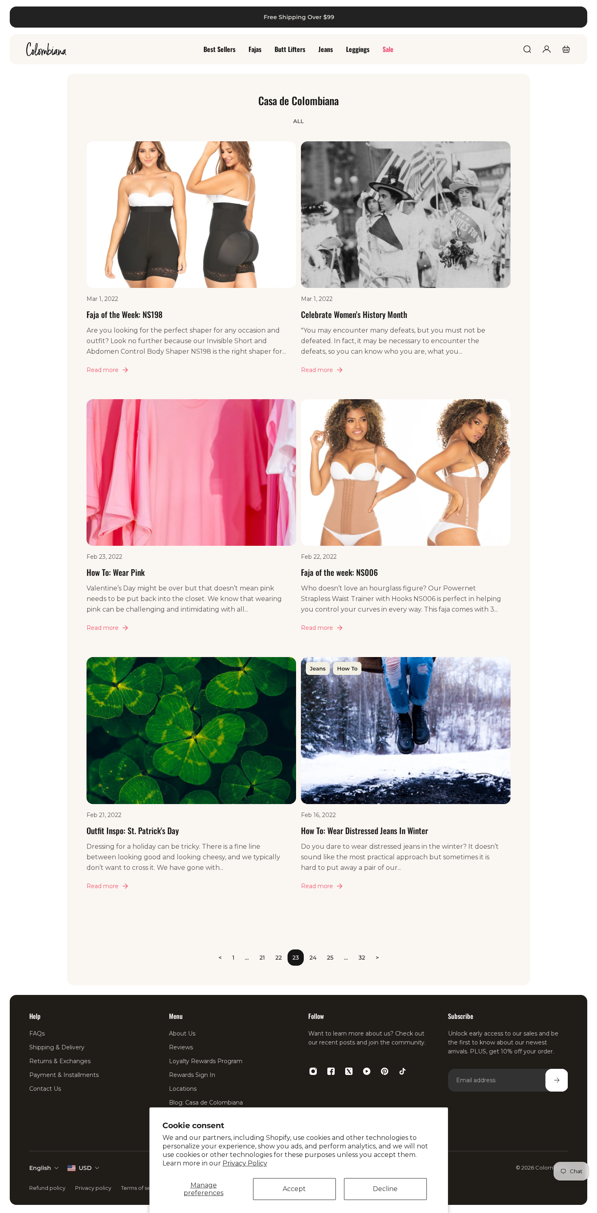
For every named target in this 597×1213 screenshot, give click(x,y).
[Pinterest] (385, 1071)
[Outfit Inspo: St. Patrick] (191, 783)
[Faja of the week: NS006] (405, 525)
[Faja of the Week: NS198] (191, 267)
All (298, 121)
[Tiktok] (402, 1071)
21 (262, 957)
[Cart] (566, 49)
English (40, 1168)
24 (312, 957)
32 (362, 957)
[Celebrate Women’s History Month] (405, 267)
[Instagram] (313, 1071)
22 (278, 957)
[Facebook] (331, 1071)
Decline (385, 1189)
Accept (294, 1189)
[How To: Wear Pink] (191, 525)
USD (85, 1168)
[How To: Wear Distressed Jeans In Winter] (405, 783)
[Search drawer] (527, 49)
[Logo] (46, 49)
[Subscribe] (556, 1080)
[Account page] (546, 49)
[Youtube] (367, 1071)
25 (330, 957)
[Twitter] (349, 1071)
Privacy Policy (245, 1163)
